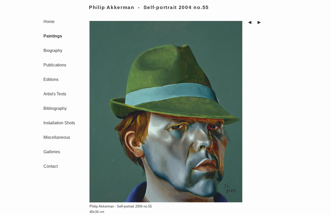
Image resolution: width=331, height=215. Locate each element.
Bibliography (55, 108)
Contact (50, 166)
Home (49, 21)
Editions (50, 79)
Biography (52, 50)
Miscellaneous (56, 137)
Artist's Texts (54, 94)
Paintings (52, 36)
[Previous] (249, 23)
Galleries (51, 152)
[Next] (259, 23)
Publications (54, 65)
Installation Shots (59, 123)
